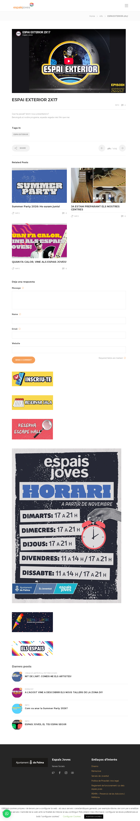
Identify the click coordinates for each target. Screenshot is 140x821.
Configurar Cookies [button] (72, 816)
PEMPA (94, 794)
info (101, 16)
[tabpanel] (98, 185)
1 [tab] (94, 198)
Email (15, 329)
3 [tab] (100, 198)
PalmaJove (96, 771)
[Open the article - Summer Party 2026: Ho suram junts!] (25, 185)
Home (92, 16)
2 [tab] (97, 198)
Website (16, 343)
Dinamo (94, 766)
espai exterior (21, 134)
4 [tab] (103, 198)
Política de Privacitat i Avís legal (105, 781)
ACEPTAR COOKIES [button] (94, 817)
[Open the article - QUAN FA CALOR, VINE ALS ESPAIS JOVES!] (25, 240)
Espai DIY (29, 689)
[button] (7, 814)
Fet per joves (50, 673)
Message (16, 288)
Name (15, 314)
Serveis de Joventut (100, 776)
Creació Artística (34, 673)
